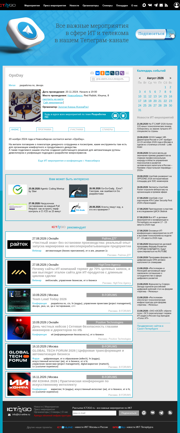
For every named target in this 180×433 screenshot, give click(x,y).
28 (160, 105)
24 (139, 105)
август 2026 (155, 78)
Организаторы (91, 5)
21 (160, 100)
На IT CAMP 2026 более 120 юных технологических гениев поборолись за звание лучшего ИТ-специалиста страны (154, 128)
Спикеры (107, 5)
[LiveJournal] (112, 73)
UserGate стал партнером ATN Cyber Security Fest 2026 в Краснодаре (154, 200)
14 (160, 96)
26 (150, 105)
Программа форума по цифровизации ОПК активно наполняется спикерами (154, 260)
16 (170, 96)
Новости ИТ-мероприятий (155, 117)
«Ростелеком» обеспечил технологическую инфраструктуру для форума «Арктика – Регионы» (151, 301)
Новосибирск (75, 95)
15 (165, 96)
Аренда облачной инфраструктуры (52, 415)
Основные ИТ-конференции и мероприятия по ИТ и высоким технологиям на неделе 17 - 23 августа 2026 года (155, 234)
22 (165, 100)
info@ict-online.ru (21, 414)
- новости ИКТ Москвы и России (91, 427)
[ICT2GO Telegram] (156, 5)
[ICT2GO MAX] (144, 5)
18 (144, 100)
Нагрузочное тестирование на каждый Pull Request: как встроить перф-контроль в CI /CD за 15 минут (45, 207)
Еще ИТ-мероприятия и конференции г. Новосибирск (69, 160)
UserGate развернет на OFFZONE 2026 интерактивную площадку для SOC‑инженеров (154, 178)
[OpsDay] (26, 105)
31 (139, 110)
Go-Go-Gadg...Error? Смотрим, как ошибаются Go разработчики (105, 191)
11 (144, 96)
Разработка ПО (27, 85)
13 (155, 96)
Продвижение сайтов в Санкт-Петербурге (150, 327)
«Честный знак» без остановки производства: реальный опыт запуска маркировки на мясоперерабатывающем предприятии (81, 244)
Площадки (122, 5)
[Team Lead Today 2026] (19, 300)
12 (150, 96)
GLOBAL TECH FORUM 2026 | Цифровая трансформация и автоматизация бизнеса (78, 352)
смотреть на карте (53, 99)
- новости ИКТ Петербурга (139, 427)
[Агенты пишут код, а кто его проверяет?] (79, 208)
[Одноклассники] (102, 73)
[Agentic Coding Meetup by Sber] (18, 190)
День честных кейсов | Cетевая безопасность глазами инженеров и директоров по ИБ (75, 328)
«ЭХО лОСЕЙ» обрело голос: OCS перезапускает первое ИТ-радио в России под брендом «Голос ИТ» (154, 314)
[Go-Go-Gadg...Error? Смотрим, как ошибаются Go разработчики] (79, 191)
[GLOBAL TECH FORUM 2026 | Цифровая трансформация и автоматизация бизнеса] (19, 356)
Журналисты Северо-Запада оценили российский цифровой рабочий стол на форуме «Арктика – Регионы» (155, 288)
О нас (134, 5)
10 (139, 96)
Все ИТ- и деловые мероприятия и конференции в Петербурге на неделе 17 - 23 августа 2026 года (152, 221)
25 (144, 105)
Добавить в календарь (110, 79)
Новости (74, 5)
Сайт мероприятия (53, 102)
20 (155, 100)
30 (170, 105)
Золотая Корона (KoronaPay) (73, 107)
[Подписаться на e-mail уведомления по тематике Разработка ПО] (115, 115)
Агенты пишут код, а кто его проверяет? (106, 208)
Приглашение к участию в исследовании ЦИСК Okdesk (155, 210)
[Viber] (122, 73)
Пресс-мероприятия (54, 5)
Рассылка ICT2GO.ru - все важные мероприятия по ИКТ (102, 408)
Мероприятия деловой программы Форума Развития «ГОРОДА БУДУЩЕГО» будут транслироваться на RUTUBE (154, 248)
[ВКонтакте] (97, 73)
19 (150, 100)
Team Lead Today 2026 (49, 299)
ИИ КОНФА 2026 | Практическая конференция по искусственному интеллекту (70, 383)
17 (139, 100)
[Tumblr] (117, 73)
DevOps (39, 85)
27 (155, 105)
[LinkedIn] (107, 73)
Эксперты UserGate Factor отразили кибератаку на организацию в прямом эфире (152, 189)
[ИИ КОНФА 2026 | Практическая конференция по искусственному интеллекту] (19, 384)
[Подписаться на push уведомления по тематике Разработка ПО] (123, 115)
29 (165, 105)
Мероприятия (32, 5)
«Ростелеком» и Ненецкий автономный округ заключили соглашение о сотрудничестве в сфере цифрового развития (151, 273)
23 (170, 100)
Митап (12, 85)
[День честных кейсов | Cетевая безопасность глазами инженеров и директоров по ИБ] (19, 328)
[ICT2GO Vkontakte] (150, 5)
